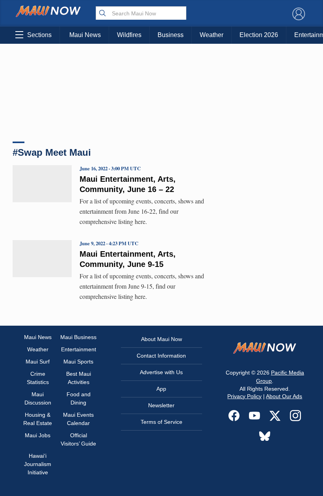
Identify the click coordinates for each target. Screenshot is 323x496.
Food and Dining (79, 398)
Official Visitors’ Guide (78, 439)
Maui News (85, 35)
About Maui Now (161, 339)
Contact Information (161, 355)
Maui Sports (78, 361)
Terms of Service (161, 422)
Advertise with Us (161, 372)
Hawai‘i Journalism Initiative (37, 464)
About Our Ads (284, 396)
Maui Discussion (37, 398)
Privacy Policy (244, 396)
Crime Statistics (38, 378)
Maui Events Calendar (78, 419)
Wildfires (129, 35)
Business (171, 35)
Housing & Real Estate (37, 419)
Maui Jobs (37, 435)
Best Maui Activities (78, 378)
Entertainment (78, 349)
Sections (39, 35)
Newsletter (161, 405)
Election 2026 (258, 35)
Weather (211, 35)
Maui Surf (38, 361)
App (161, 389)
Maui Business (78, 337)
